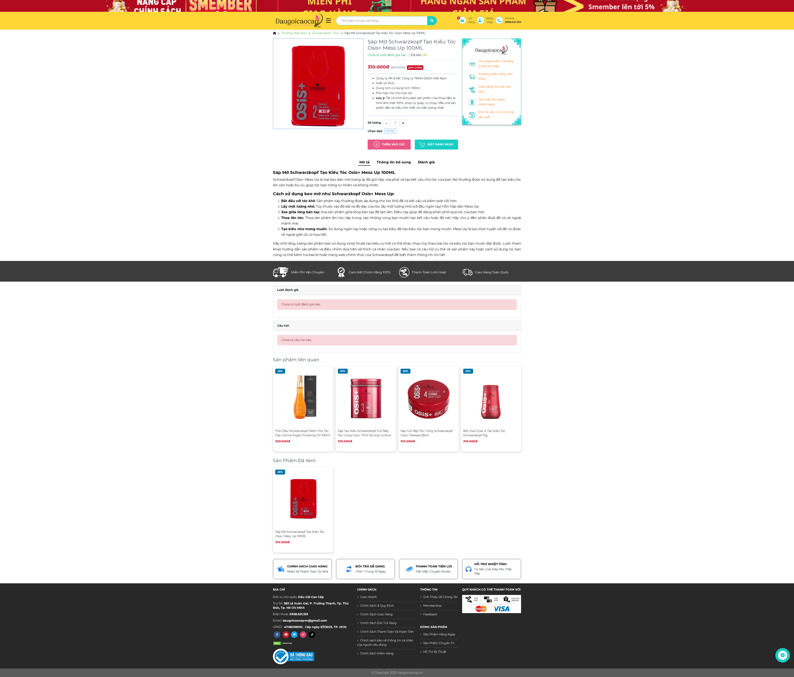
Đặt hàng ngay (440, 144)
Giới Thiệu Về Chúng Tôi (440, 597)
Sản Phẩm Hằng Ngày (439, 634)
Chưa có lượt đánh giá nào (387, 55)
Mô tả (364, 162)
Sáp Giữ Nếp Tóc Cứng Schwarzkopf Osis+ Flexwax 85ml (364, 433)
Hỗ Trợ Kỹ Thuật (434, 652)
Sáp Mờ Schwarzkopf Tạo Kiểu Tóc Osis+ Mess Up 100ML (299, 534)
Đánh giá (426, 162)
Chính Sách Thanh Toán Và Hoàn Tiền (387, 632)
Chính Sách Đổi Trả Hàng (378, 623)
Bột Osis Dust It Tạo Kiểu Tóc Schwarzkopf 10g (422, 433)
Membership (432, 606)
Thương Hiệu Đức (294, 33)
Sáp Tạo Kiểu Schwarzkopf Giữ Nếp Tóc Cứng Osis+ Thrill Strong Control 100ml (302, 433)
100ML (390, 131)
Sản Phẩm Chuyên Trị (438, 643)
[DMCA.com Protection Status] (283, 643)
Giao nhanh (368, 597)
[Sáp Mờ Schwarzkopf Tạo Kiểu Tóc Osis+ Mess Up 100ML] (318, 83)
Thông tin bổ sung (394, 162)
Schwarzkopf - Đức (326, 33)
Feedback (430, 614)
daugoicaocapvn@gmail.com (305, 620)
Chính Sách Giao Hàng (376, 614)
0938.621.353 (298, 614)
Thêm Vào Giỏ (393, 144)
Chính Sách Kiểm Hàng (377, 653)
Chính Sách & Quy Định (377, 606)
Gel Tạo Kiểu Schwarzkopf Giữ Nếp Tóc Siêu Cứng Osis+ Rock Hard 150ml (491, 433)
